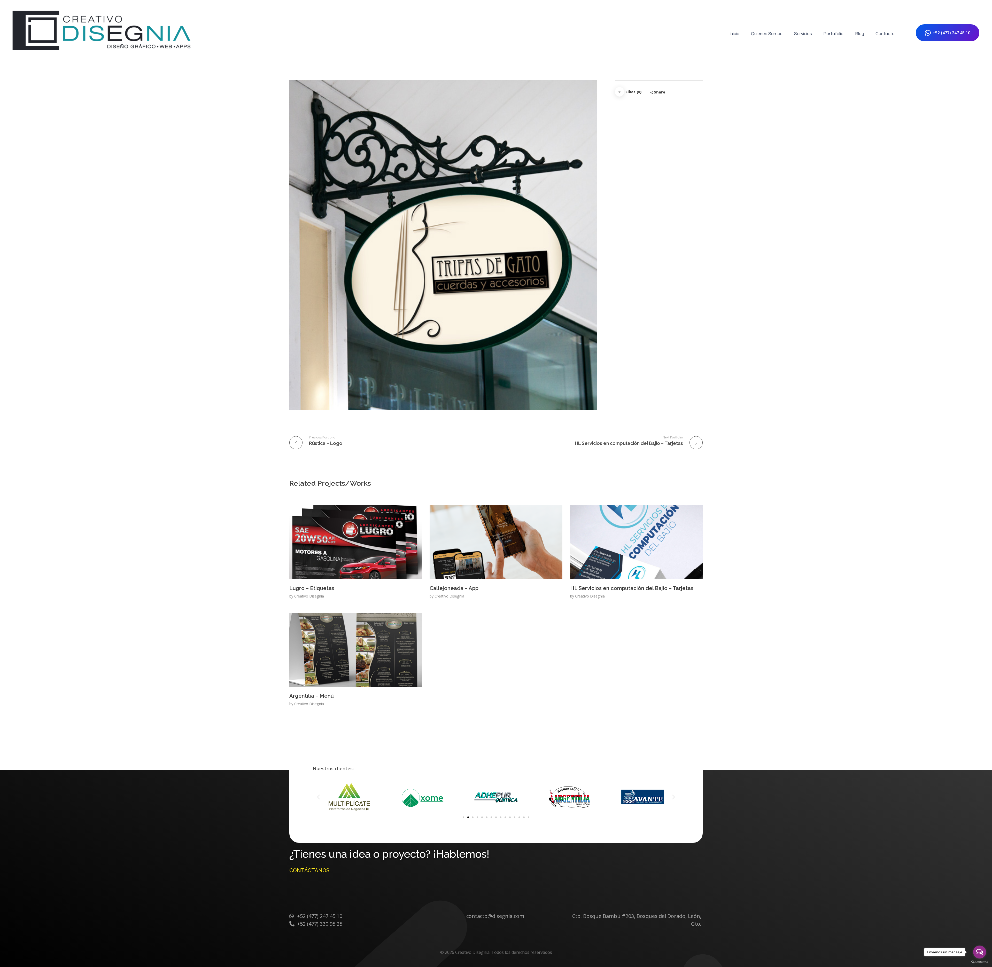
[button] (463, 817)
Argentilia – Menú (311, 696)
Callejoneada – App (454, 588)
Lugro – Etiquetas (311, 588)
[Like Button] (619, 92)
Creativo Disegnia (309, 596)
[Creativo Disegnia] (102, 33)
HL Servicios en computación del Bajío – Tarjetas (631, 588)
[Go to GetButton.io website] (979, 961)
